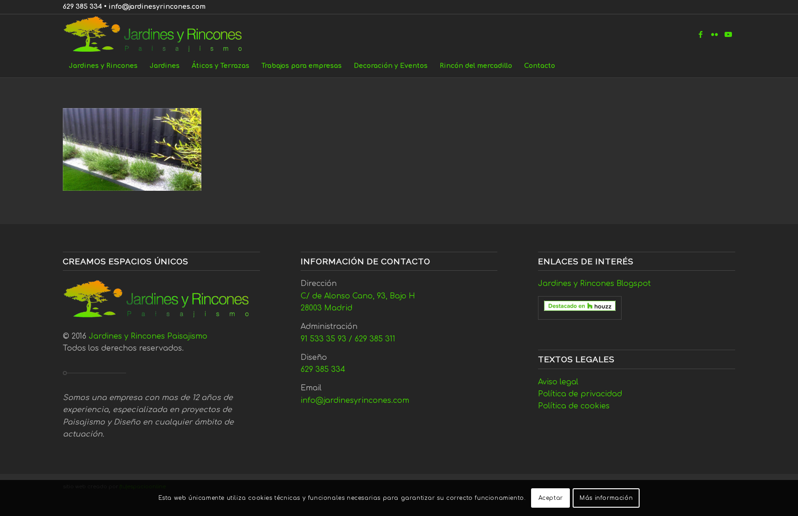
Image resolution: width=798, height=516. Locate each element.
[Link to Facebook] (700, 34)
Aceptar (550, 498)
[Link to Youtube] (728, 34)
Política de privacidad (580, 394)
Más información (606, 498)
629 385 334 (82, 6)
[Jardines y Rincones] (158, 34)
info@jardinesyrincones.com (157, 6)
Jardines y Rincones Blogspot (594, 283)
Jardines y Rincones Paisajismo (148, 336)
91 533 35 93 (323, 339)
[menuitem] (103, 66)
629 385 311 (375, 339)
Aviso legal (558, 382)
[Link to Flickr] (714, 34)
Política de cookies (574, 406)
